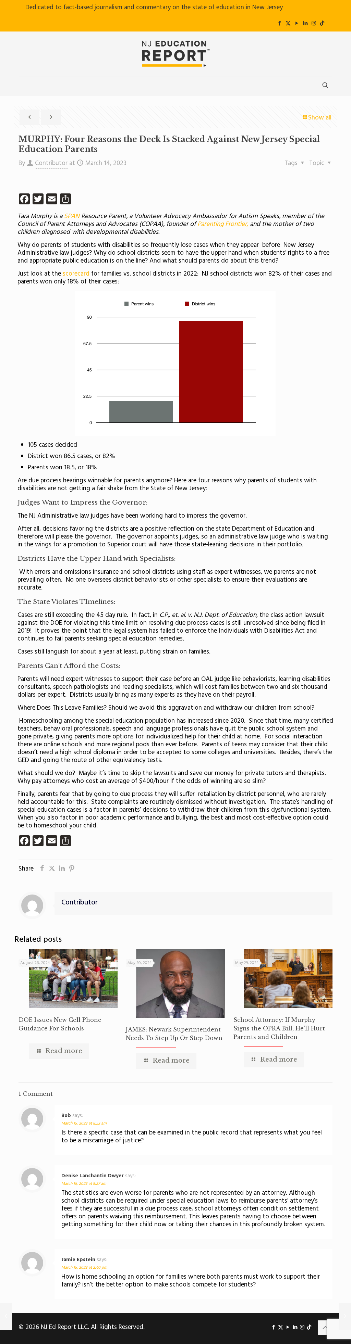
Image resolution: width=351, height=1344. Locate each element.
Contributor (51, 163)
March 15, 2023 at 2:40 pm (84, 1267)
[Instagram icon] (313, 24)
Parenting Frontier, (222, 224)
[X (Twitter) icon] (288, 24)
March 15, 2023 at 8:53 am (84, 1123)
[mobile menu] (24, 86)
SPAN (72, 216)
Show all (319, 118)
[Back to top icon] (325, 1327)
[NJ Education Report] (175, 53)
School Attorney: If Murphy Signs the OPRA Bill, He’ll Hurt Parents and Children (279, 1028)
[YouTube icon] (296, 24)
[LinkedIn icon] (305, 24)
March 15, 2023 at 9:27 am (83, 1183)
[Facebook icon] (279, 24)
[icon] (322, 24)
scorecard (77, 274)
